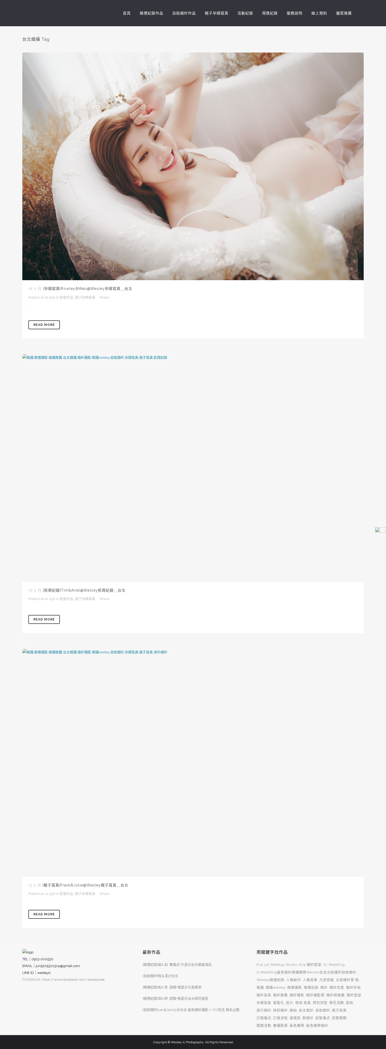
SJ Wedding (334, 965)
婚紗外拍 (353, 987)
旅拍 (349, 1003)
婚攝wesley (275, 987)
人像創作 (293, 980)
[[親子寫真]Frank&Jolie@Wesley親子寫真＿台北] (193, 762)
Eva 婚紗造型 (310, 965)
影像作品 (66, 297)
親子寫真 (339, 1010)
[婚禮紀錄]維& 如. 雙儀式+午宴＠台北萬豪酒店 (177, 965)
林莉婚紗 (280, 1010)
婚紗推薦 (280, 995)
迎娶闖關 (339, 1018)
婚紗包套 (337, 987)
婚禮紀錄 (311, 987)
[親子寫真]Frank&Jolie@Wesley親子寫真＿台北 (85, 885)
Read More (44, 325)
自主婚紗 (306, 1010)
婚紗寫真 (264, 995)
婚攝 (260, 987)
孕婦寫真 (264, 1003)
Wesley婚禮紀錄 (270, 980)
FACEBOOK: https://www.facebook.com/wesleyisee (63, 980)
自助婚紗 (322, 1010)
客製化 (278, 1003)
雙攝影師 (280, 1025)
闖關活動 (264, 1025)
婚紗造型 (354, 995)
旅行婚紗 (264, 1010)
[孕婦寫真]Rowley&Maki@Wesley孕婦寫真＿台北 (87, 288)
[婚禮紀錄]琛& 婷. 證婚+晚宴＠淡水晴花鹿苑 (175, 998)
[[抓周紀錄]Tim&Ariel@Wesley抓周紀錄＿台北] (193, 468)
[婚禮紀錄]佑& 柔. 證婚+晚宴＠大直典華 (172, 987)
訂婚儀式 (264, 1018)
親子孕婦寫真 (85, 297)
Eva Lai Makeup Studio (277, 965)
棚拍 (293, 1010)
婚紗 (324, 987)
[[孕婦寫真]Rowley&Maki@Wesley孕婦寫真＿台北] (193, 166)
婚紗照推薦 (335, 995)
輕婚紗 (308, 1018)
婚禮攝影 (294, 987)
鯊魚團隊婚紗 (317, 1025)
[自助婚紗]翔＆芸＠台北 (160, 976)
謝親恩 (295, 1018)
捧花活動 (336, 1003)
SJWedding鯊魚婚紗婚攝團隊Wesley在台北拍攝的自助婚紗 (306, 972)
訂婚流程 (280, 1018)
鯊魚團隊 (297, 1025)
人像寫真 (310, 980)
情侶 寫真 (303, 1003)
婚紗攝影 (297, 995)
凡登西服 (326, 980)
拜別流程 (320, 1003)
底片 (289, 1003)
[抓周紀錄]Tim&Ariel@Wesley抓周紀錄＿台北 (84, 590)
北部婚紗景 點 (347, 980)
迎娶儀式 (322, 1018)
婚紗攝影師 (315, 995)
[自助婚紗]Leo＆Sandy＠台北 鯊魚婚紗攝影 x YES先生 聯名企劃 (191, 1010)
